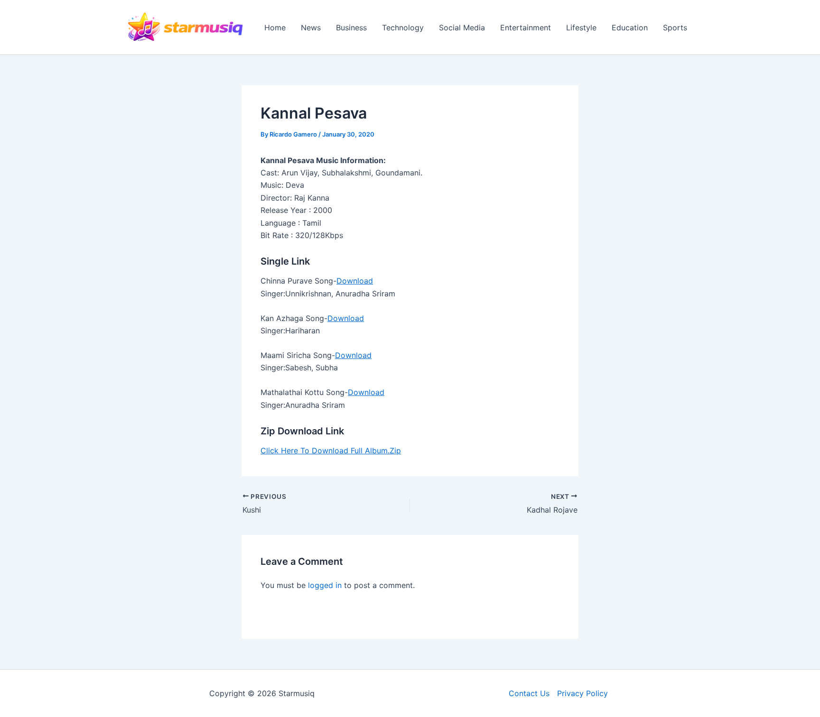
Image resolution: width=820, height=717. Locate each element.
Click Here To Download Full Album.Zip (331, 450)
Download (354, 280)
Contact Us (529, 693)
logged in (325, 585)
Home (275, 27)
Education (630, 27)
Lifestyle (581, 27)
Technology (403, 27)
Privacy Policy (582, 693)
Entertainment (525, 27)
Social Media (462, 27)
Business (351, 27)
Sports (675, 27)
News (311, 27)
